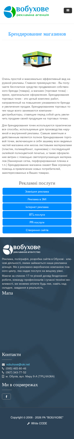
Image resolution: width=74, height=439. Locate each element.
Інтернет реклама (37, 207)
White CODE (38, 423)
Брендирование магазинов (37, 34)
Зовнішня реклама (37, 191)
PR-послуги (37, 222)
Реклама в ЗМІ (37, 199)
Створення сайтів (37, 230)
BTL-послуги (37, 214)
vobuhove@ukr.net (18, 364)
